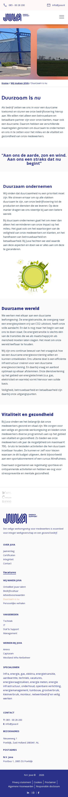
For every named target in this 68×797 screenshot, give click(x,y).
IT (4, 625)
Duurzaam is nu (11, 599)
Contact (7, 563)
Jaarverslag (9, 551)
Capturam (8, 653)
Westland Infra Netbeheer (16, 657)
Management (10, 633)
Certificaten (9, 555)
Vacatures (9, 572)
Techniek (7, 620)
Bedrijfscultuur (10, 590)
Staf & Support (11, 629)
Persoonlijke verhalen (14, 603)
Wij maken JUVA (20, 83)
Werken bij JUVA (12, 642)
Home (5, 83)
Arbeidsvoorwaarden (14, 595)
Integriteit (8, 559)
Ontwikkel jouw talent (14, 586)
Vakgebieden (10, 614)
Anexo (6, 649)
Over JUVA (9, 544)
